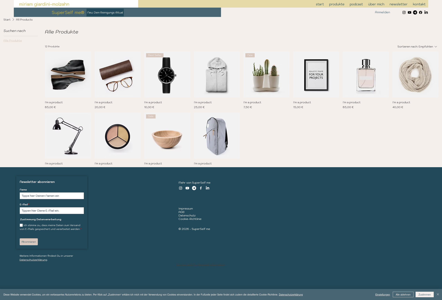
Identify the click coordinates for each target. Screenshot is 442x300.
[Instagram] (181, 188)
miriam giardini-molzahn (44, 4)
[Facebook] (421, 12)
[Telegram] (415, 12)
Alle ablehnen (403, 294)
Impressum (186, 208)
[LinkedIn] (426, 12)
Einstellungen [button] (382, 294)
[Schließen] (438, 294)
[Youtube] (409, 12)
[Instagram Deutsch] (404, 12)
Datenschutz (187, 215)
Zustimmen (425, 294)
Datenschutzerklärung (33, 259)
